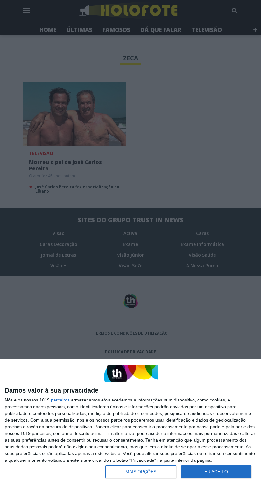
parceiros (60, 400)
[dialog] (130, 422)
